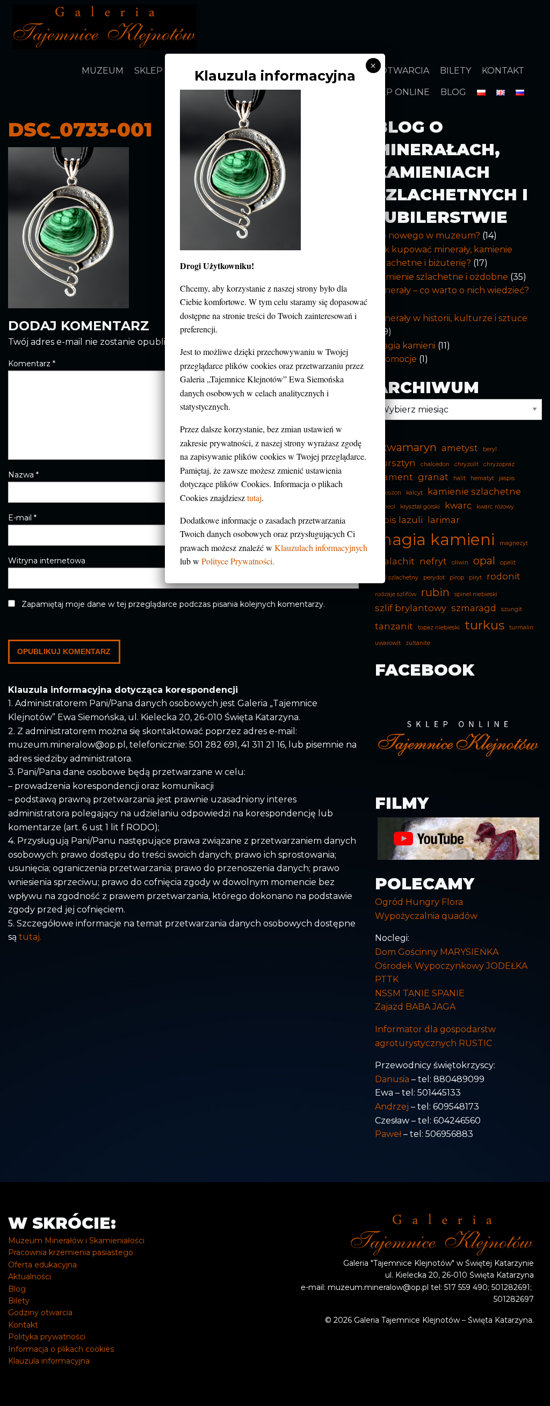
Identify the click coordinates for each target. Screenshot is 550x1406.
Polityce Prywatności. (237, 561)
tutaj (254, 497)
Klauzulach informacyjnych (320, 547)
